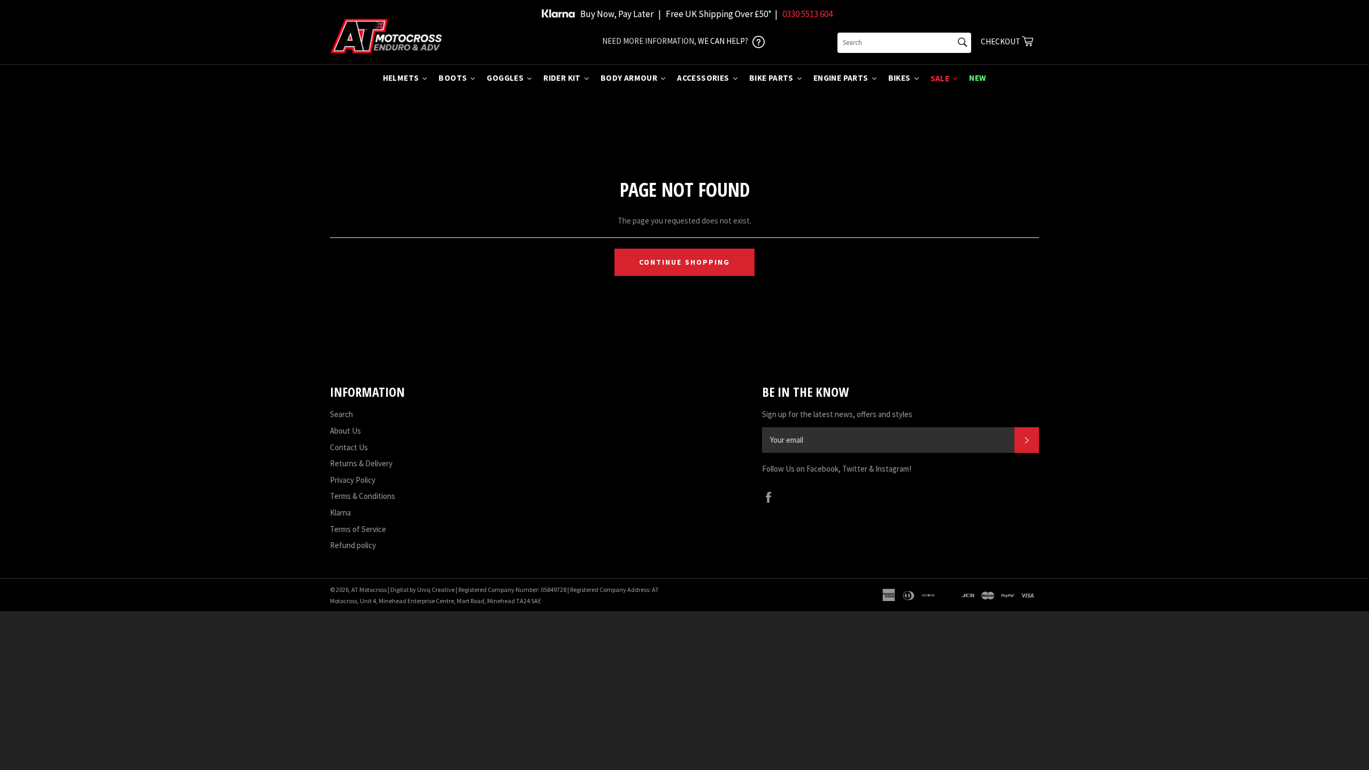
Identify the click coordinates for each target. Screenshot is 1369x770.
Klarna (340, 512)
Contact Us (349, 447)
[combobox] (904, 43)
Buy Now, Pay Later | (620, 14)
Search (341, 414)
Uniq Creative (436, 590)
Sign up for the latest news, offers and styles (837, 414)
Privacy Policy (352, 480)
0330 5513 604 (807, 14)
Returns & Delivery (361, 463)
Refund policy (353, 545)
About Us (345, 431)
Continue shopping (684, 262)
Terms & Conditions (362, 496)
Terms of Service (358, 529)
